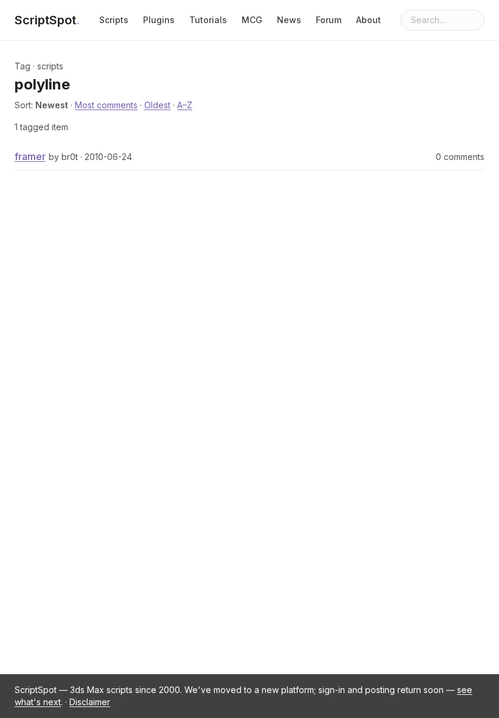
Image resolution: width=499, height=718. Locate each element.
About (368, 20)
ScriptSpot (47, 20)
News (289, 20)
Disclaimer (89, 702)
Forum (328, 20)
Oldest (157, 105)
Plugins (159, 20)
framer (30, 156)
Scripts (113, 20)
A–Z (184, 105)
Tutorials (208, 20)
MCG (252, 20)
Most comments (106, 105)
